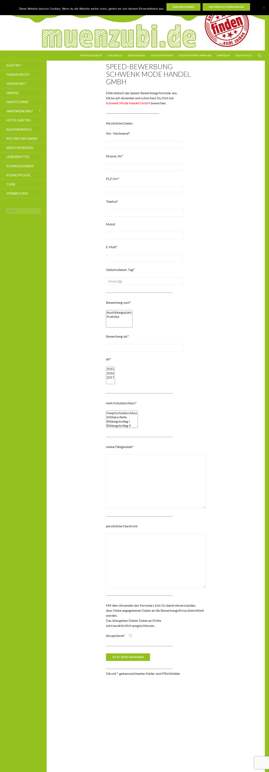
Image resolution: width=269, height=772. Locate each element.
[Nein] (264, 7)
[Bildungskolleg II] (122, 425)
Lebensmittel (18, 157)
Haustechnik (17, 102)
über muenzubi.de (91, 55)
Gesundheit (16, 83)
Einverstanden (183, 6)
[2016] (110, 373)
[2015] (110, 369)
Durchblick (114, 55)
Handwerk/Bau (19, 111)
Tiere (10, 184)
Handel (12, 93)
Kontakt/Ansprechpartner (195, 55)
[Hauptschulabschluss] (122, 413)
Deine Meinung (137, 55)
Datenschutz (243, 55)
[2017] (110, 377)
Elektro (13, 65)
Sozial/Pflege (18, 175)
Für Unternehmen (162, 55)
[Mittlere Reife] (122, 417)
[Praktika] (119, 316)
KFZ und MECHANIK (21, 138)
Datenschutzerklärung (226, 6)
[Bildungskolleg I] (122, 421)
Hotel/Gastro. (18, 120)
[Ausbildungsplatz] (119, 312)
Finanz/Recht (18, 74)
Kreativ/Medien (19, 148)
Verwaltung (17, 193)
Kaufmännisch (18, 129)
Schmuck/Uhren (20, 166)
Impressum (223, 55)
